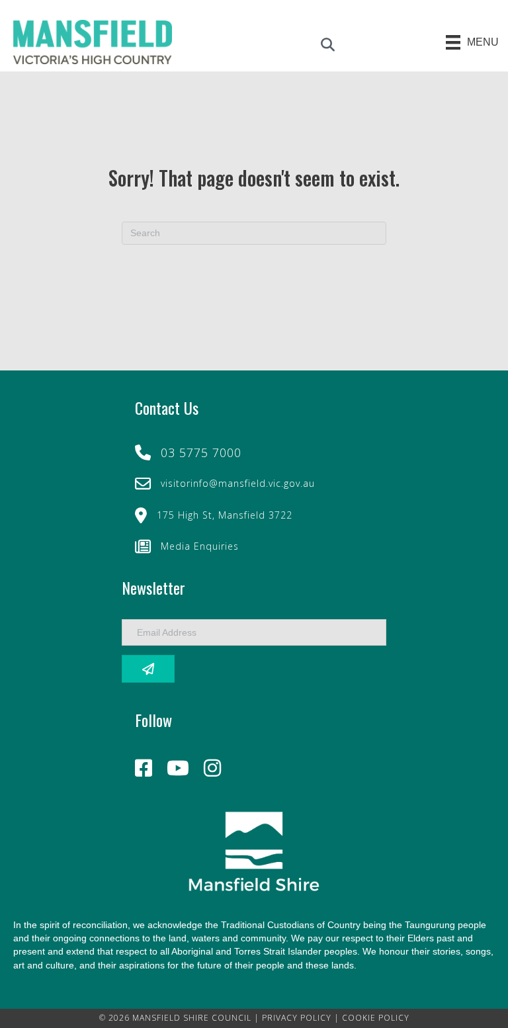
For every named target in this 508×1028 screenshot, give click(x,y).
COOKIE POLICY (375, 1017)
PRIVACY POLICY (296, 1017)
